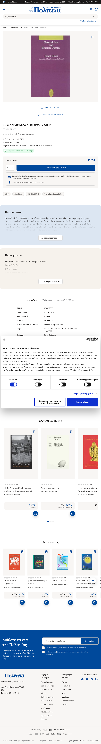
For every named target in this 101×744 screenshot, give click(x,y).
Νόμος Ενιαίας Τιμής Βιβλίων (46, 714)
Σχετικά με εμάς (47, 682)
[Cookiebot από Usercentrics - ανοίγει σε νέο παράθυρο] (87, 339)
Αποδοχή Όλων (82, 402)
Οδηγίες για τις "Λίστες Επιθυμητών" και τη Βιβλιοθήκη (47, 695)
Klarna (64, 704)
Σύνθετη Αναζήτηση (89, 21)
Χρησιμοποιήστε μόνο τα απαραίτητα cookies (50, 402)
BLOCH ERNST (9, 129)
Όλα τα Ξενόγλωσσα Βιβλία (53, 194)
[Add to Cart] (35, 513)
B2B (63, 693)
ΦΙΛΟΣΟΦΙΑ (18, 27)
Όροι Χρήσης (73, 740)
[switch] (38, 384)
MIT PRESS (14, 142)
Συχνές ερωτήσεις (66, 684)
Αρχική (5, 27)
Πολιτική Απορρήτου (90, 740)
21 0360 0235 (93, 2)
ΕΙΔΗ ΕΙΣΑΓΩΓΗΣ (33, 194)
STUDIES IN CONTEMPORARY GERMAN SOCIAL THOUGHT (30, 145)
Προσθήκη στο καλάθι (56, 167)
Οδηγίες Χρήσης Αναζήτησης (47, 706)
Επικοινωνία (66, 689)
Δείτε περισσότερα (50, 237)
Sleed (61, 740)
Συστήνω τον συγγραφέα (53, 114)
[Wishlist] (86, 9)
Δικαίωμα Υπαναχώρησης (68, 699)
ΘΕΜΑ (11, 27)
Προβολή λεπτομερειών (83, 394)
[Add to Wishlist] (92, 37)
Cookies (44, 719)
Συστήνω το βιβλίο (52, 107)
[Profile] (90, 9)
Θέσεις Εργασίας (47, 686)
